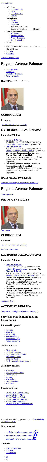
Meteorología (11, 379)
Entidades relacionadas (9, 249)
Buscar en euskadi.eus (19, 27)
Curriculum (5, 230)
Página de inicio (17, 9)
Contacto (14, 20)
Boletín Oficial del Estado (15, 401)
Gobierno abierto (12, 359)
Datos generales (7, 194)
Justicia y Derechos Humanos (17, 144)
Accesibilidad (16, 33)
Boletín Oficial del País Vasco (17, 393)
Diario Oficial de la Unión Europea (19, 404)
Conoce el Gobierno (13, 352)
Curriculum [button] (10, 72)
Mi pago (9, 377)
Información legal (17, 36)
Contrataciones (11, 375)
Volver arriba (11, 453)
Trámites (14, 16)
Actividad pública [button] (12, 76)
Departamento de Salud (10, 58)
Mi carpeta (10, 54)
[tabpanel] (23, 95)
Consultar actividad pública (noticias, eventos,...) (19, 183)
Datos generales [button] (12, 69)
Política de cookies (18, 38)
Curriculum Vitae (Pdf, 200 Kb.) (14, 125)
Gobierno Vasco (17, 14)
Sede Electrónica (17, 40)
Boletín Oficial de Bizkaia (16, 397)
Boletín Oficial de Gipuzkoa (16, 399)
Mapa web (15, 24)
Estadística (10, 383)
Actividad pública (7, 301)
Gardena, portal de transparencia (18, 361)
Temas (13, 11)
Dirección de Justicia (14, 140)
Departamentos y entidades (16, 354)
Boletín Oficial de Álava (15, 395)
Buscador (14, 22)
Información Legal (13, 339)
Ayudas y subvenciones (15, 373)
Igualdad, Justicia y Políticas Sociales (20, 151)
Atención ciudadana (13, 357)
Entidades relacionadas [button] (14, 74)
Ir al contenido (6, 3)
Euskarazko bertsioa (13, 448)
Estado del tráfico (12, 381)
